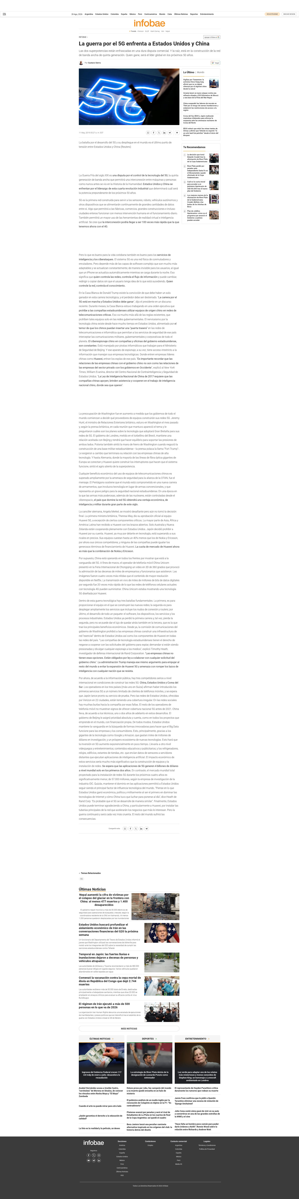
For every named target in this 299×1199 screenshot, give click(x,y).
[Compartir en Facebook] (153, 132)
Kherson (141, 31)
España (124, 14)
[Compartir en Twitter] (159, 132)
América (122, 1145)
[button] (4, 14)
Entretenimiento (207, 14)
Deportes (194, 14)
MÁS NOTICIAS (129, 1028)
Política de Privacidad (207, 1149)
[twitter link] (94, 1155)
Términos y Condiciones (207, 1145)
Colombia (115, 14)
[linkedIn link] (99, 1160)
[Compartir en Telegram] (170, 132)
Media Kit (178, 1164)
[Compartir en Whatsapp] (148, 132)
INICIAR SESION (289, 14)
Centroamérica (150, 14)
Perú (140, 14)
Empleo (150, 1145)
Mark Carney (155, 31)
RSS (122, 1175)
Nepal (168, 31)
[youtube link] (88, 1160)
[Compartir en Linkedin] (164, 132)
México (133, 14)
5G (81, 879)
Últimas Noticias (181, 14)
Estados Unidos (101, 14)
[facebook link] (88, 1155)
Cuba (170, 14)
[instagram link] (99, 1155)
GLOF (147, 31)
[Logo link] (149, 23)
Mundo (162, 14)
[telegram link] (94, 1160)
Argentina (89, 14)
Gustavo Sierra (94, 63)
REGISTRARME (272, 14)
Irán (162, 31)
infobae (82, 37)
